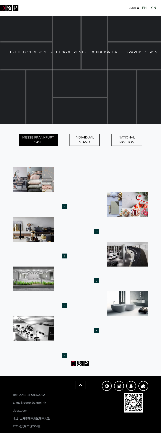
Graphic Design (141, 52)
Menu (132, 7)
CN (153, 8)
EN (144, 8)
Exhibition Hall (106, 52)
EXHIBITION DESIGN (28, 52)
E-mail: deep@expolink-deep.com (30, 406)
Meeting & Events (68, 52)
